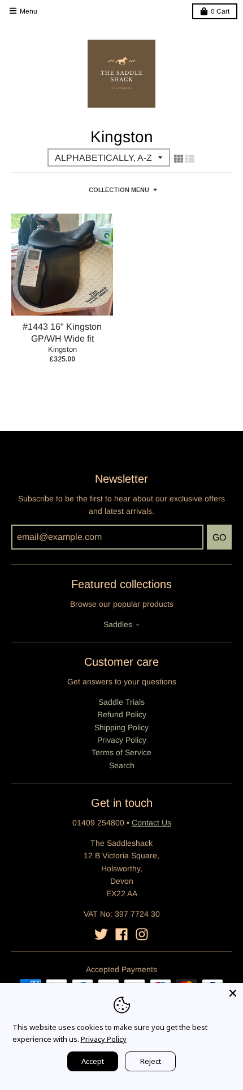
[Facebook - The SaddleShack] (121, 934)
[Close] (232, 993)
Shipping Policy (121, 727)
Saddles (117, 624)
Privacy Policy (121, 739)
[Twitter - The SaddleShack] (101, 934)
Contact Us (151, 822)
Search (121, 765)
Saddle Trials (121, 701)
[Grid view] (178, 158)
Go (219, 537)
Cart (220, 11)
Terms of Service (121, 752)
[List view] (189, 158)
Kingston (62, 349)
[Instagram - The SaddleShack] (142, 934)
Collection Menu (119, 189)
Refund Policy (121, 714)
